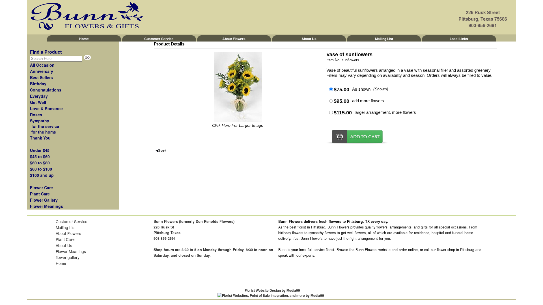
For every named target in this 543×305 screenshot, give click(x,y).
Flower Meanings (71, 251)
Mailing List (384, 38)
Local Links (459, 38)
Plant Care (65, 239)
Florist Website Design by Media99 (272, 290)
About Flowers (233, 38)
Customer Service (159, 38)
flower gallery (67, 257)
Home (84, 38)
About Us (308, 38)
